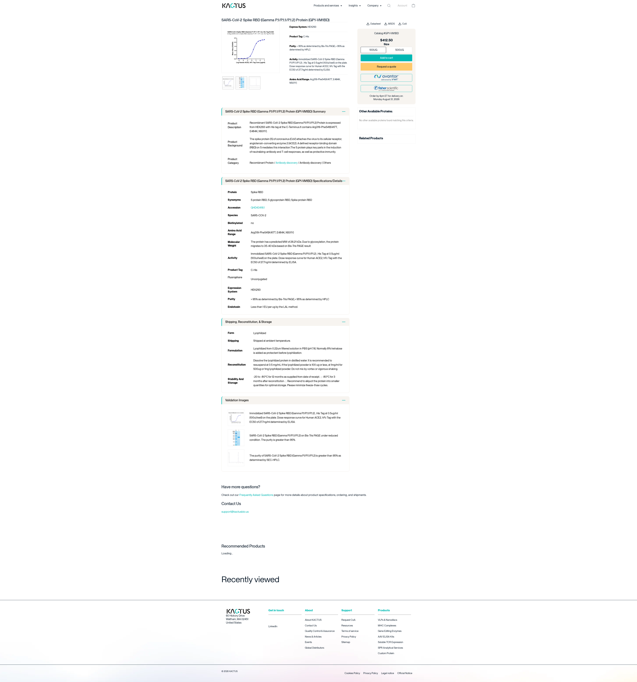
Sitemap (345, 642)
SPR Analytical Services (390, 647)
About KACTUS (313, 619)
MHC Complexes (387, 625)
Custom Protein (386, 653)
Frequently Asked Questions (256, 495)
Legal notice (387, 673)
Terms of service (349, 631)
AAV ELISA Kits (386, 636)
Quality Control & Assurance (320, 631)
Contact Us (311, 625)
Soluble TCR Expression (390, 642)
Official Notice (404, 673)
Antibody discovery (287, 162)
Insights (353, 5)
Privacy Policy (348, 636)
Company (373, 5)
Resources (347, 625)
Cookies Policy (352, 673)
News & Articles (313, 636)
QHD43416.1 (258, 207)
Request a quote (386, 66)
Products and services (327, 5)
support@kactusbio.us (235, 511)
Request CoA (348, 619)
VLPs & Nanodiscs (387, 619)
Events (308, 642)
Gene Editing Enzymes (389, 631)
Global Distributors (314, 647)
